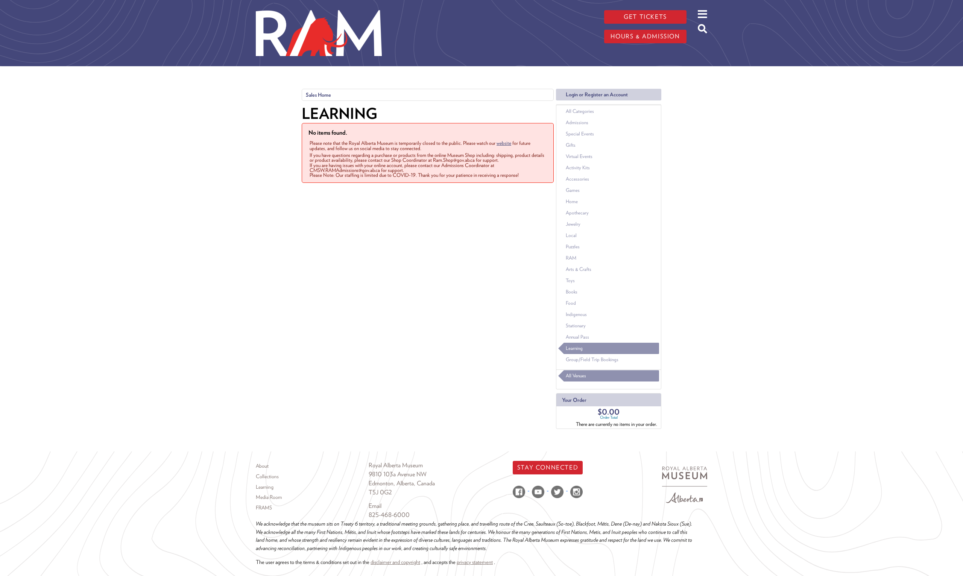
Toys (570, 280)
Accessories (577, 179)
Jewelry (573, 224)
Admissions (577, 122)
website (504, 143)
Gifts (571, 145)
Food (571, 303)
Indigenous (576, 314)
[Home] (319, 5)
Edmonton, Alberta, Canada (402, 483)
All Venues (576, 375)
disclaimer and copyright (395, 562)
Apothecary (577, 213)
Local (571, 235)
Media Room (269, 497)
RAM (571, 258)
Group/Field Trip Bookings (592, 359)
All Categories (580, 111)
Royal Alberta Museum (396, 465)
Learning (574, 348)
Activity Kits (578, 167)
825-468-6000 (389, 514)
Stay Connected (547, 467)
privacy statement (475, 562)
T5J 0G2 (380, 492)
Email (375, 505)
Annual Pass (577, 337)
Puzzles (573, 246)
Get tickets (645, 16)
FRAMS (264, 508)
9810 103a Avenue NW (398, 474)
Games (573, 190)
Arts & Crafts (578, 269)
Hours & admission (645, 36)
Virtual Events (579, 156)
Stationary (576, 325)
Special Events (580, 134)
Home (572, 201)
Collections (267, 476)
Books (571, 292)
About (262, 466)
